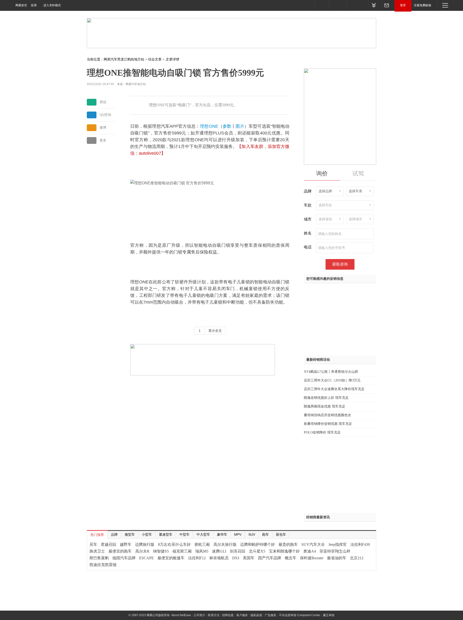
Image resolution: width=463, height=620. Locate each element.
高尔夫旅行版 (225, 544)
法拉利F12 (197, 558)
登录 (403, 5)
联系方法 (213, 615)
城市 (308, 219)
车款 (308, 205)
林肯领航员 (219, 558)
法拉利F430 (360, 544)
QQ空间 (105, 115)
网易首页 (21, 5)
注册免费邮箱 (422, 5)
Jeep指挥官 (337, 544)
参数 (227, 126)
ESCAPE (146, 558)
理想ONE (209, 126)
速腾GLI (219, 551)
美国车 (248, 558)
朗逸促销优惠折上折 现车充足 (326, 398)
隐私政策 (256, 615)
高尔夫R (142, 551)
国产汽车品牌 (269, 558)
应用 (34, 5)
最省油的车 (336, 558)
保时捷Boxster (311, 558)
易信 (103, 102)
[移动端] (322, 5)
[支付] (375, 5)
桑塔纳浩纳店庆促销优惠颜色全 (327, 415)
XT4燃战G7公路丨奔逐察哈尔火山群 (331, 371)
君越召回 (108, 544)
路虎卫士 (97, 551)
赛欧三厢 (202, 544)
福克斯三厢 (182, 551)
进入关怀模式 (52, 5)
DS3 (235, 558)
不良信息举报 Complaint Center (299, 615)
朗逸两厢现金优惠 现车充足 (324, 406)
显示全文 (215, 331)
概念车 (290, 558)
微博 (103, 127)
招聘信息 (228, 615)
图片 (240, 126)
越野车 (125, 544)
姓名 (308, 233)
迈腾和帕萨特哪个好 (257, 544)
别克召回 (237, 551)
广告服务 (270, 615)
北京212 (356, 558)
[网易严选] (357, 5)
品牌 (308, 191)
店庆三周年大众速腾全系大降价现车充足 (334, 389)
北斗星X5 (257, 551)
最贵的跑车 (288, 544)
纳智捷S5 (161, 551)
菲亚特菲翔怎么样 (335, 551)
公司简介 (199, 615)
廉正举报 (328, 615)
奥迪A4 (309, 551)
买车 (93, 544)
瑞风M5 (201, 551)
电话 (308, 247)
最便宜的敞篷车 (170, 558)
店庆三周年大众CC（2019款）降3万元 (332, 380)
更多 (103, 140)
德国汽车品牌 (124, 558)
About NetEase (181, 615)
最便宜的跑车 (120, 551)
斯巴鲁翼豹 (99, 558)
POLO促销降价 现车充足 (322, 432)
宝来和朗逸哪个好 (284, 551)
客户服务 (242, 615)
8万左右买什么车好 (174, 544)
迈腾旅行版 (144, 544)
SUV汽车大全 (313, 544)
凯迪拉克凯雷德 (102, 565)
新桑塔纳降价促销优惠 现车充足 (328, 424)
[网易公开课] (338, 5)
